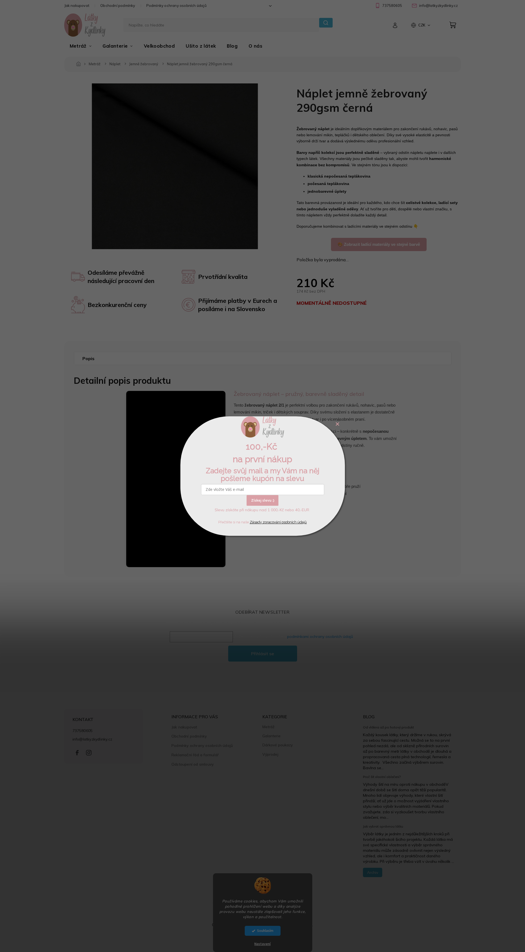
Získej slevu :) (262, 500)
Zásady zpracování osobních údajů (278, 522)
